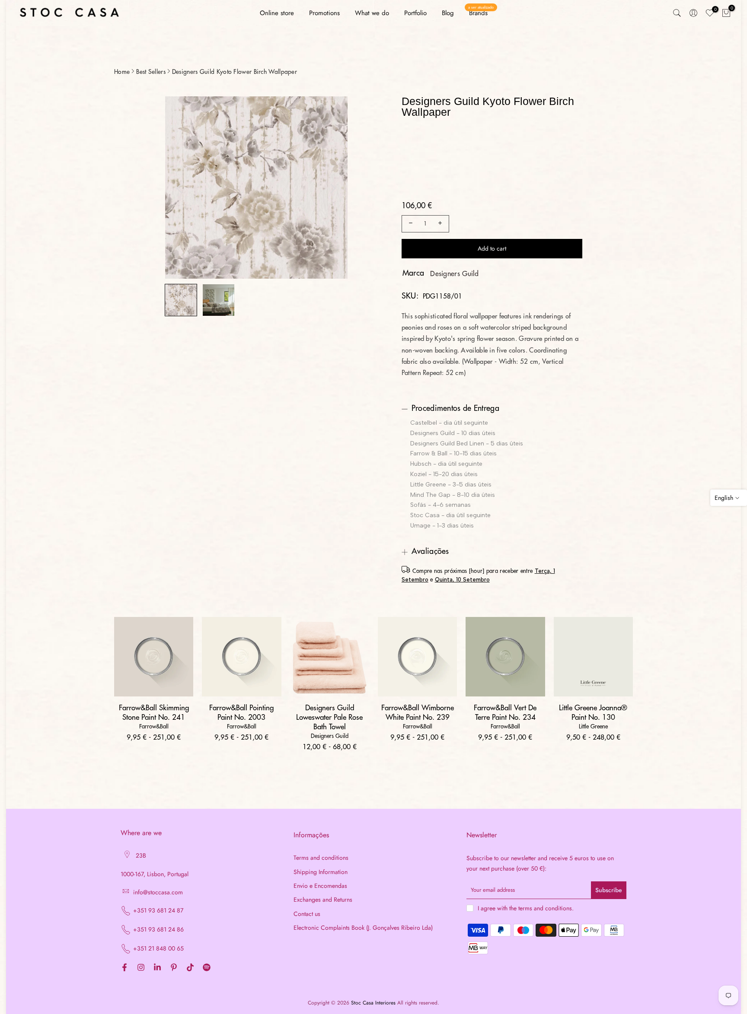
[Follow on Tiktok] (190, 968)
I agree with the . (526, 908)
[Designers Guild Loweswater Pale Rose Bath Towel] (329, 656)
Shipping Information (321, 872)
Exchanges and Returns (323, 900)
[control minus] (409, 223)
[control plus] (441, 223)
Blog (448, 13)
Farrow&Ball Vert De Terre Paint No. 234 (505, 712)
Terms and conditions (321, 858)
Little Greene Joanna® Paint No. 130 (593, 712)
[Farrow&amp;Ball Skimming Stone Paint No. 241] (153, 656)
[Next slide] (332, 188)
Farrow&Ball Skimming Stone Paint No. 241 (154, 712)
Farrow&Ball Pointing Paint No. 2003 (241, 712)
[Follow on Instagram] (141, 968)
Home (122, 72)
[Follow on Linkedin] (157, 968)
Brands (481, 13)
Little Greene (593, 726)
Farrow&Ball (154, 726)
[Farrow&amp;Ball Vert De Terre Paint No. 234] (505, 656)
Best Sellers (151, 72)
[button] (181, 300)
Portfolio (415, 13)
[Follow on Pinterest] (174, 968)
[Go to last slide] (179, 188)
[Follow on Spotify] (207, 968)
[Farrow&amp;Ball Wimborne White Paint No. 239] (417, 656)
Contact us (307, 914)
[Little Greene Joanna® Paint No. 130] (593, 656)
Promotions (324, 13)
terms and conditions (545, 908)
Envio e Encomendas (320, 886)
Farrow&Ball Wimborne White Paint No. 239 (417, 712)
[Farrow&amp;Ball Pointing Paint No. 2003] (241, 656)
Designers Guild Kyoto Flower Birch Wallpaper (234, 72)
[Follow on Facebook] (124, 968)
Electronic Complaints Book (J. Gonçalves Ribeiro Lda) (363, 928)
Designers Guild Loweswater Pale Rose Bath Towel (329, 717)
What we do (372, 13)
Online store (277, 13)
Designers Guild (454, 273)
